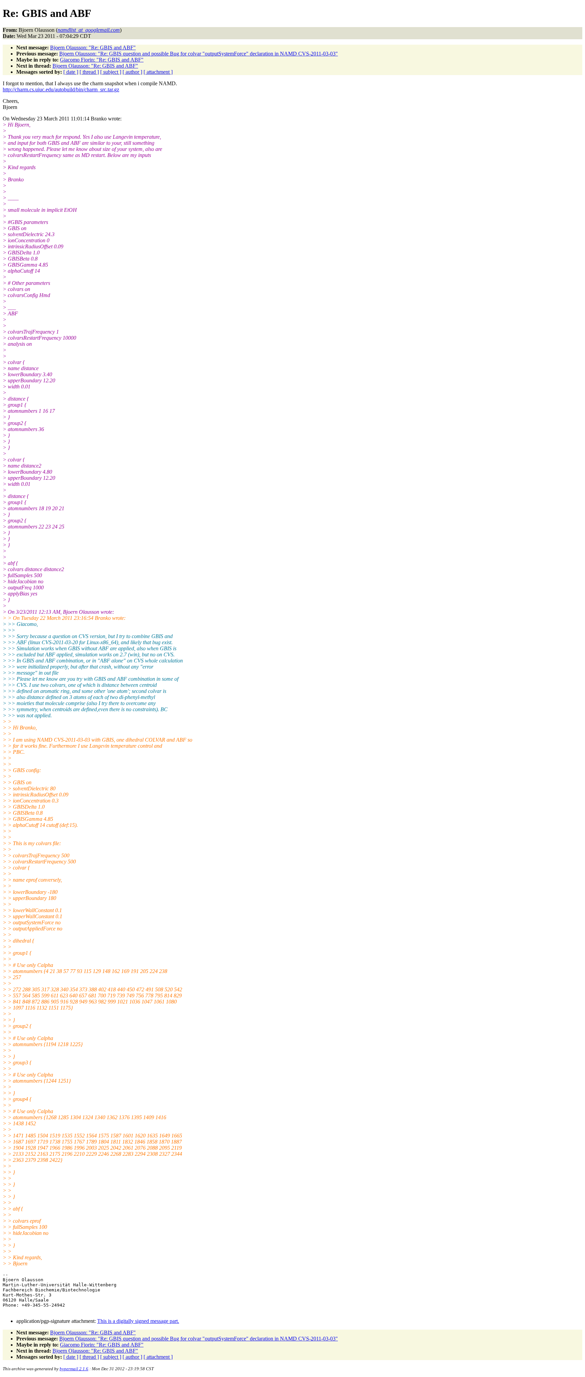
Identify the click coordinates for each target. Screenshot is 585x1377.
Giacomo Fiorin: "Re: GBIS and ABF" (102, 60)
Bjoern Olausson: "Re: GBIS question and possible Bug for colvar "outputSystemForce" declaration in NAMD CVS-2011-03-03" (198, 54)
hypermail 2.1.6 (74, 1368)
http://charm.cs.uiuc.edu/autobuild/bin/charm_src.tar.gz (61, 89)
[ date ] (70, 72)
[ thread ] (89, 72)
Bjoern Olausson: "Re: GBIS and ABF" (93, 47)
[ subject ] (110, 72)
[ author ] (132, 72)
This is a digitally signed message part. (138, 1321)
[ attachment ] (158, 72)
